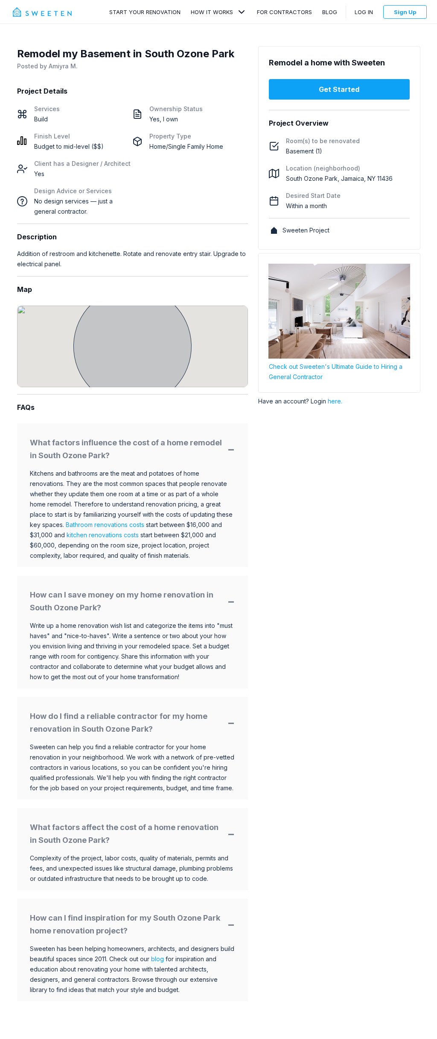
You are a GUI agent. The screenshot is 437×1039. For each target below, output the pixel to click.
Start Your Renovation (145, 12)
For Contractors (284, 12)
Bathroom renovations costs (105, 524)
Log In (364, 12)
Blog (329, 12)
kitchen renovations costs (103, 535)
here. (335, 401)
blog (157, 958)
